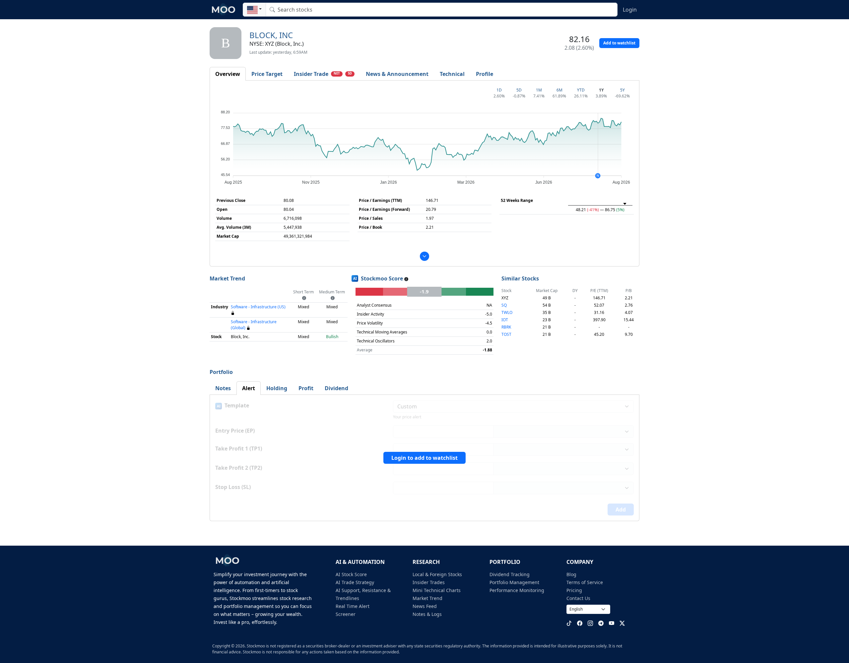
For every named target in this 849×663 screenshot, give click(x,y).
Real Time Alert (352, 606)
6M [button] (559, 90)
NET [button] (337, 73)
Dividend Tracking (510, 574)
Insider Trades (429, 582)
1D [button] (499, 90)
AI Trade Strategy (355, 582)
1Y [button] (601, 90)
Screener (346, 614)
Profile (484, 74)
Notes (223, 388)
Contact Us (578, 598)
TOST (506, 334)
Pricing (574, 590)
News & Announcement (397, 74)
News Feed (425, 606)
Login (630, 9)
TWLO (506, 312)
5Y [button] (622, 90)
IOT (504, 320)
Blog (571, 574)
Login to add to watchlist (424, 457)
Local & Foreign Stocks (437, 574)
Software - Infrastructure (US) (258, 307)
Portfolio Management (514, 582)
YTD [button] (581, 90)
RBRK (506, 327)
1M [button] (539, 90)
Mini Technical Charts (437, 590)
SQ (504, 305)
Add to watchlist (619, 43)
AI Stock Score (351, 574)
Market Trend (427, 598)
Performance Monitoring (517, 590)
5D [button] (350, 73)
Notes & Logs (427, 614)
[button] (254, 9)
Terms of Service (584, 582)
